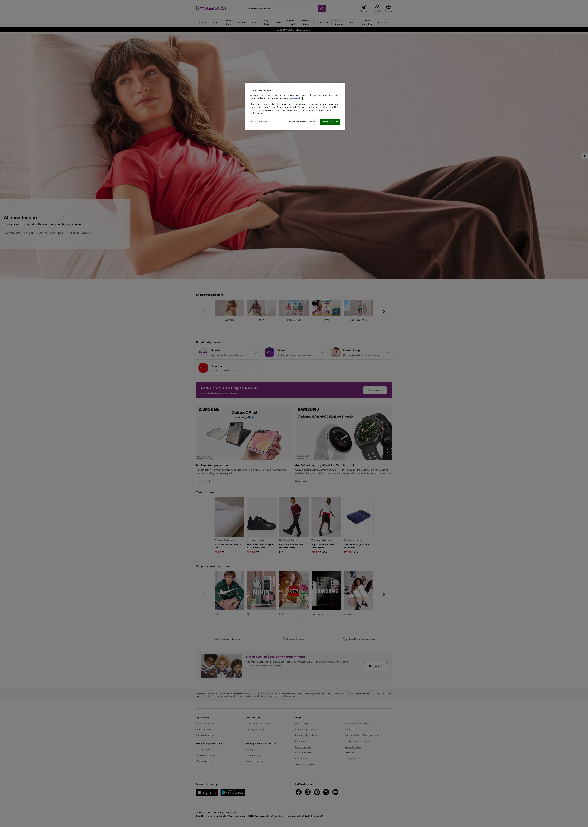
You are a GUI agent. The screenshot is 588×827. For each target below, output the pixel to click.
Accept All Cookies (330, 121)
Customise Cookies (258, 121)
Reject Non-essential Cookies (302, 121)
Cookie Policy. (295, 98)
